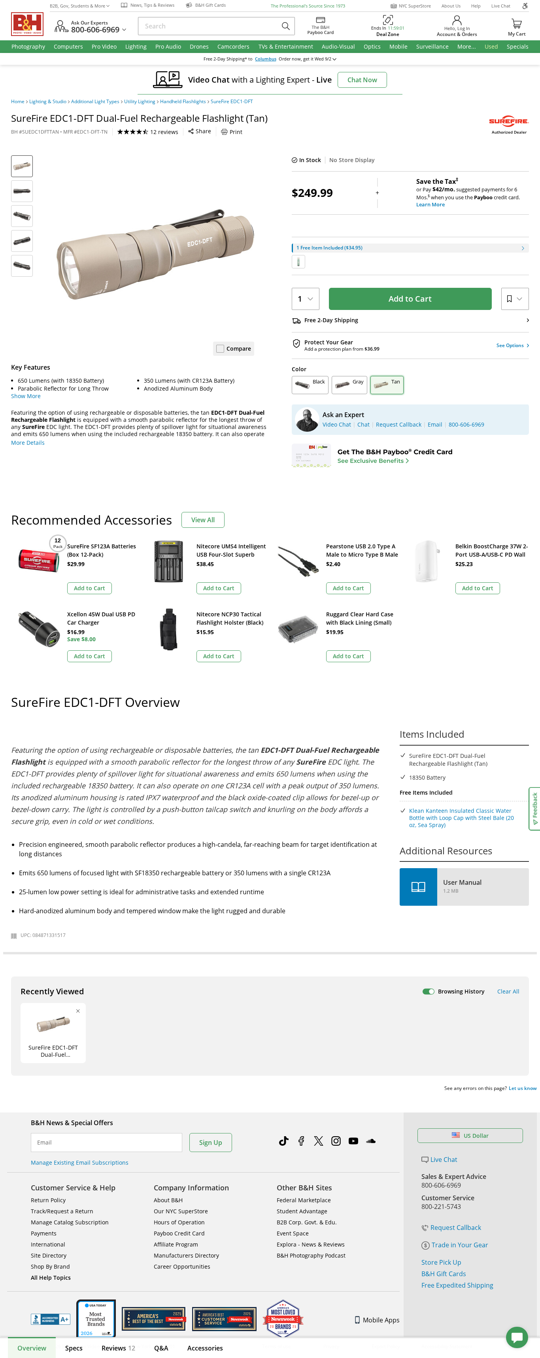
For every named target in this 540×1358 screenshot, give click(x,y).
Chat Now (362, 80)
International (48, 1244)
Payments (44, 1233)
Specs (74, 1348)
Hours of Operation (179, 1222)
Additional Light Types (95, 101)
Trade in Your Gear (460, 1245)
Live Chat (500, 6)
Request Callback (455, 1227)
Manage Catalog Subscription (70, 1222)
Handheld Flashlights (183, 101)
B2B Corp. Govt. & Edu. (307, 1222)
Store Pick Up (441, 1262)
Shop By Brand (50, 1266)
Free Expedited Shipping (457, 1285)
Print (236, 132)
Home (18, 101)
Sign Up (210, 1142)
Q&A (161, 1348)
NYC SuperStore (415, 6)
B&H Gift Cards (443, 1273)
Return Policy (48, 1200)
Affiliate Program (176, 1244)
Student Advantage (302, 1211)
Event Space (293, 1233)
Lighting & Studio (47, 101)
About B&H (168, 1200)
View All (203, 520)
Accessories (205, 1348)
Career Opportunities (182, 1266)
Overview (31, 1348)
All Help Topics (51, 1277)
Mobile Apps (381, 1320)
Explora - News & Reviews (311, 1244)
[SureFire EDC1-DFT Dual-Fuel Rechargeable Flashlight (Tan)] (155, 254)
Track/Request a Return (62, 1211)
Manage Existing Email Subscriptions (79, 1162)
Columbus (265, 59)
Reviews (118, 1348)
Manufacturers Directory (186, 1255)
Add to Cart (410, 298)
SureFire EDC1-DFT (232, 101)
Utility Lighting (139, 101)
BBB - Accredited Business (50, 1319)
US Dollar (476, 1135)
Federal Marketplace (304, 1200)
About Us (451, 6)
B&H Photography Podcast (311, 1255)
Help (476, 6)
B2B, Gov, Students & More (77, 6)
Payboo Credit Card (179, 1233)
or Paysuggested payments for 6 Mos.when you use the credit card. (468, 193)
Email (44, 1142)
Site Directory (48, 1255)
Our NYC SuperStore (181, 1211)
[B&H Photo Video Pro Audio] (30, 24)
